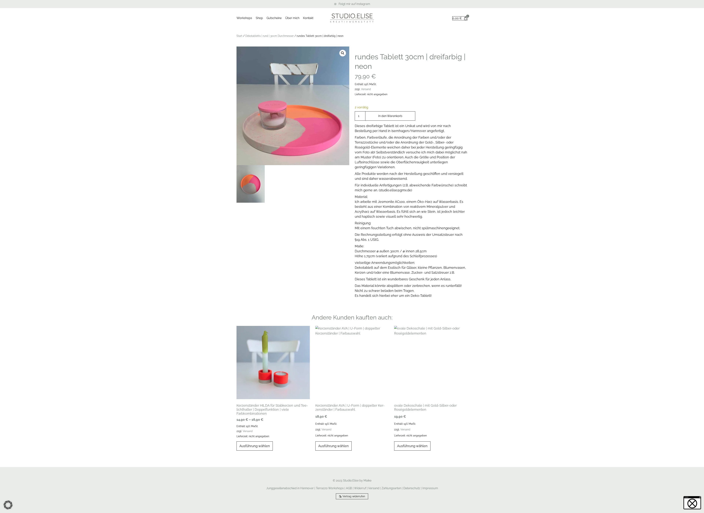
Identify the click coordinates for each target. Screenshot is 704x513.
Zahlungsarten (391, 488)
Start (239, 35)
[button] (342, 53)
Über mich (292, 18)
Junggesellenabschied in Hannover (290, 488)
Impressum (430, 488)
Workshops (244, 18)
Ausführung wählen (254, 446)
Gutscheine (274, 18)
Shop (259, 18)
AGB (349, 488)
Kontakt (308, 18)
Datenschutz (411, 488)
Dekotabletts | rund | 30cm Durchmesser (269, 35)
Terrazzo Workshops (330, 488)
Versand (366, 89)
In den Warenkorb (390, 116)
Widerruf (360, 488)
